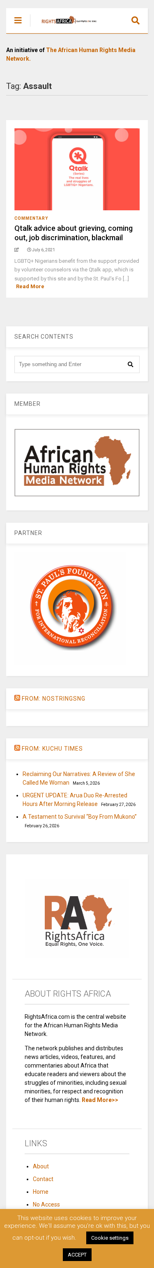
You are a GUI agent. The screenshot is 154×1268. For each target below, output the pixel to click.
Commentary (31, 218)
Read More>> (100, 1100)
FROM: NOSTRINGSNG (53, 698)
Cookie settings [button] (110, 1238)
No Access (46, 1204)
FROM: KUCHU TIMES (52, 748)
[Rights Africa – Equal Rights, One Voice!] (65, 27)
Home (40, 1191)
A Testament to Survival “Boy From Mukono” (80, 816)
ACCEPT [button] (77, 1255)
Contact (43, 1179)
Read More (30, 286)
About (41, 1166)
